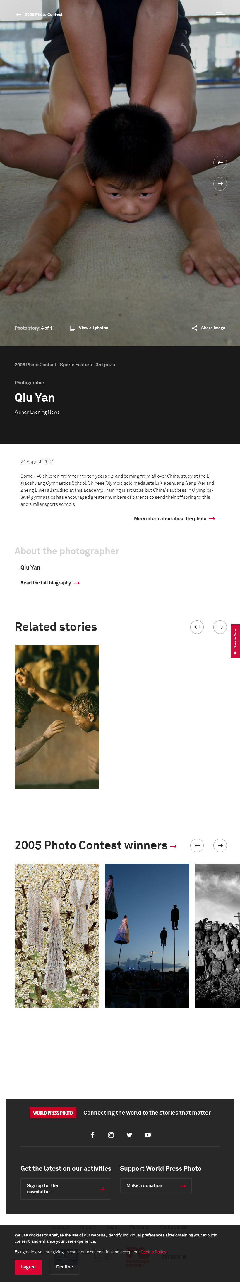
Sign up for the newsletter (42, 1188)
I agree (28, 1267)
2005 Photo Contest (44, 15)
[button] (197, 627)
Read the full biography (45, 583)
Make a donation (144, 1185)
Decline (64, 1267)
